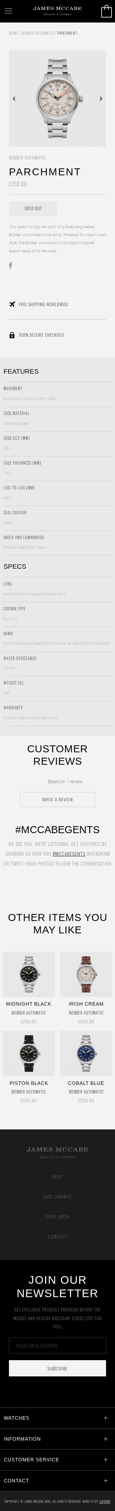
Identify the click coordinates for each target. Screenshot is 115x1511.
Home (13, 33)
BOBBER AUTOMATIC (38, 33)
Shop (57, 1176)
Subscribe (58, 1368)
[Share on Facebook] (12, 265)
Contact (57, 1236)
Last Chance (57, 1196)
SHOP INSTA (57, 1216)
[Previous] (33, 98)
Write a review (57, 799)
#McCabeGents (69, 853)
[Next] (81, 98)
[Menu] (8, 11)
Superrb (104, 1501)
